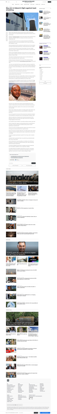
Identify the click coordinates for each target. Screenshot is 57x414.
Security (9, 391)
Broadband (20, 384)
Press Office (17, 4)
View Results (45, 83)
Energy (7, 6)
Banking (41, 383)
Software (31, 391)
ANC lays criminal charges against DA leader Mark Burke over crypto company (27, 374)
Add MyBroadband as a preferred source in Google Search (20, 156)
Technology (42, 391)
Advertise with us (22, 396)
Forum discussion (28, 165)
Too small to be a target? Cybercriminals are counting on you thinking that (47, 24)
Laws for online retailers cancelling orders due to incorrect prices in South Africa (22, 182)
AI (29, 383)
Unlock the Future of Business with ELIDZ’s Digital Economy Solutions (47, 12)
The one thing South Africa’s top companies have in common (32, 194)
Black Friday (10, 384)
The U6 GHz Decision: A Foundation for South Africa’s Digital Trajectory (33, 335)
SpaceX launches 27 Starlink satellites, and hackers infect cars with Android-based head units (27, 233)
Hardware (18, 277)
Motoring (18, 207)
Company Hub (38, 4)
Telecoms (9, 392)
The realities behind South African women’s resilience (47, 47)
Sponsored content (22, 397)
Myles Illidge (8, 11)
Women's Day (46, 51)
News (13, 4)
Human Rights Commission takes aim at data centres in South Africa (26, 225)
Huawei (41, 73)
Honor (41, 74)
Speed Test (43, 4)
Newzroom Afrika (16, 36)
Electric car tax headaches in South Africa (25, 208)
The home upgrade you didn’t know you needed (47, 18)
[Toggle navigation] (6, 1)
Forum (22, 4)
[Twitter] (7, 34)
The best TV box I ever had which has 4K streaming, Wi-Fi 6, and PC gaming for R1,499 (21, 194)
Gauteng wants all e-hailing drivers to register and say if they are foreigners (21, 253)
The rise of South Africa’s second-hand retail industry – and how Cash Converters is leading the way (47, 37)
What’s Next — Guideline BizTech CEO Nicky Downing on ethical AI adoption (47, 53)
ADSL (19, 383)
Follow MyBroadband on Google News (17, 157)
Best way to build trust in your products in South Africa (33, 264)
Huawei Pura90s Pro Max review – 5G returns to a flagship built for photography (47, 30)
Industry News (26, 4)
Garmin (41, 69)
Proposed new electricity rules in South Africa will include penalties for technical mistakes (11, 194)
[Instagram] (17, 405)
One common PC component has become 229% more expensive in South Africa (26, 279)
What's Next (32, 4)
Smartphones (19, 347)
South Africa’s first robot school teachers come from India (11, 264)
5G (7, 383)
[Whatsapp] (11, 405)
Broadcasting (32, 384)
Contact (20, 398)
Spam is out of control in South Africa (11, 334)
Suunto (41, 75)
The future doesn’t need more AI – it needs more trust (46, 59)
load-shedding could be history (25, 61)
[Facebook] (8, 405)
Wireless (31, 392)
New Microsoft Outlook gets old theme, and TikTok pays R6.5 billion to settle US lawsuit (21, 323)
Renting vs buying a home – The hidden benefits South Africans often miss (27, 357)
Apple (41, 70)
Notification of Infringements (35, 396)
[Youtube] (15, 405)
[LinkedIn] (7, 36)
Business (8, 180)
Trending (8, 321)
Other (41, 79)
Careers (20, 399)
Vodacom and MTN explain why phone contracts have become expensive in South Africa (27, 349)
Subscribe (33, 163)
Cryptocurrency (19, 372)
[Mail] (7, 40)
